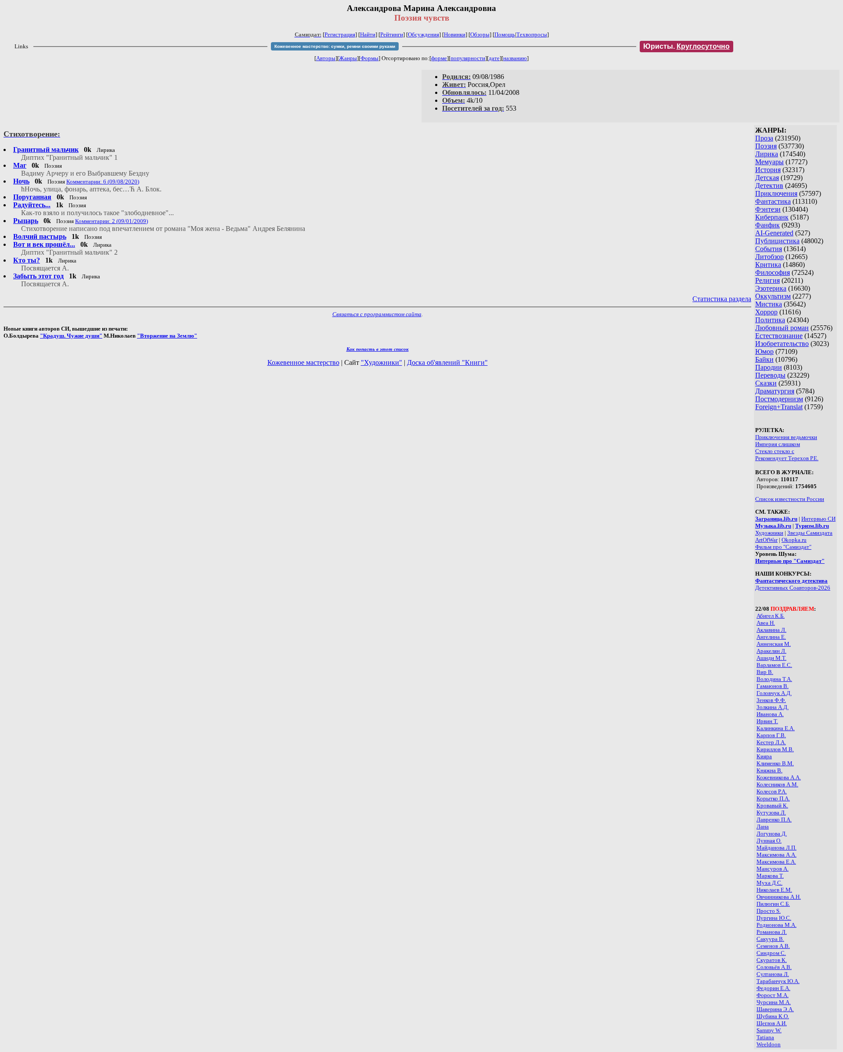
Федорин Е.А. (773, 988)
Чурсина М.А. (774, 1002)
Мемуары (769, 162)
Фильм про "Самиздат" (783, 547)
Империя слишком (777, 444)
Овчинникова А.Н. (779, 896)
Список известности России (789, 499)
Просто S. (769, 911)
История (768, 169)
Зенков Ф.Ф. (771, 700)
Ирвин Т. (767, 721)
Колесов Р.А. (772, 791)
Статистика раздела (721, 299)
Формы (369, 58)
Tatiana (765, 1037)
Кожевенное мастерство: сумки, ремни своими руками (334, 46)
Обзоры (480, 34)
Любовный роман (782, 327)
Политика (770, 320)
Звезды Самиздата (809, 533)
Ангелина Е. (771, 637)
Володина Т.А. (774, 679)
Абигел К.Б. (771, 615)
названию (515, 58)
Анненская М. (774, 644)
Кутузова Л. (771, 812)
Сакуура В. (770, 939)
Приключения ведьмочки (786, 437)
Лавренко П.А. (774, 819)
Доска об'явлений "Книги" (447, 362)
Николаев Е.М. (774, 889)
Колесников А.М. (777, 784)
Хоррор (766, 312)
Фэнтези (768, 209)
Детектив (769, 185)
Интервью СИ (818, 518)
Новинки (454, 34)
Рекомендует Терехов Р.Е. (786, 458)
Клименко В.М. (775, 763)
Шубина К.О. (773, 1016)
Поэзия (766, 146)
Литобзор (769, 256)
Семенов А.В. (773, 946)
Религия (767, 280)
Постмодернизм (779, 399)
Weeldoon (769, 1044)
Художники (769, 533)
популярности (467, 58)
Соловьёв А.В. (774, 967)
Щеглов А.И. (772, 1023)
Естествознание (779, 335)
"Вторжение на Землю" (167, 335)
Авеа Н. (766, 623)
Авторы (325, 58)
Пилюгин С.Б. (773, 904)
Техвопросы (531, 34)
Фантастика (773, 201)
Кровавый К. (772, 805)
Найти (367, 34)
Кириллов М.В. (775, 749)
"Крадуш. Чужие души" (71, 335)
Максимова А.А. (776, 854)
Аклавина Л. (771, 630)
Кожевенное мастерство (303, 362)
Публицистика (777, 241)
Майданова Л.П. (776, 847)
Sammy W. (769, 1030)
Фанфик (767, 225)
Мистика (768, 304)
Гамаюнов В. (773, 686)
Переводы (770, 375)
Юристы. (686, 46)
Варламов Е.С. (774, 665)
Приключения (776, 193)
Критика (768, 264)
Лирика (766, 154)
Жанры (348, 58)
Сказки (766, 383)
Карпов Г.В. (771, 735)
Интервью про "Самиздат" (790, 561)
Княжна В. (769, 770)
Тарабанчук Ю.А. (778, 981)
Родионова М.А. (776, 925)
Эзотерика (770, 288)
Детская (767, 177)
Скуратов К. (772, 960)
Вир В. (765, 672)
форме (439, 58)
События (768, 248)
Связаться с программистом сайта (377, 314)
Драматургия (774, 391)
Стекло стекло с (774, 451)
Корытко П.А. (773, 798)
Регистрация (339, 34)
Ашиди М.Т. (771, 658)
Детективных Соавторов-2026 (792, 587)
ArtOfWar (766, 540)
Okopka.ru (794, 540)
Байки (764, 359)
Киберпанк (772, 217)
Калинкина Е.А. (776, 728)
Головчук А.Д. (774, 693)
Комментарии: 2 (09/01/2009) (111, 221)
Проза (764, 138)
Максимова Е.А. (776, 861)
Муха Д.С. (769, 882)
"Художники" (381, 362)
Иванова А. (770, 714)
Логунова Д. (772, 833)
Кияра (764, 756)
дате (494, 58)
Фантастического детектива (791, 580)
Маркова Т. (770, 875)
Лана (763, 826)
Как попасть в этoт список (377, 349)
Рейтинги (391, 34)
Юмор (764, 351)
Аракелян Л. (771, 651)
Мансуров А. (773, 868)
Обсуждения (423, 34)
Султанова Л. (773, 974)
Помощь (504, 34)
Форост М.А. (773, 995)
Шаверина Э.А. (775, 1009)
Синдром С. (771, 953)
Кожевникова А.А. (779, 777)
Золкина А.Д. (773, 707)
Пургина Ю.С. (774, 918)
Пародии (768, 367)
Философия (772, 272)
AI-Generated (774, 233)
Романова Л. (772, 932)
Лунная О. (769, 840)
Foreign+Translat (779, 407)
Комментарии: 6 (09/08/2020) (102, 181)
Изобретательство (782, 343)
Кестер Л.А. (771, 742)
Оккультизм (773, 296)
